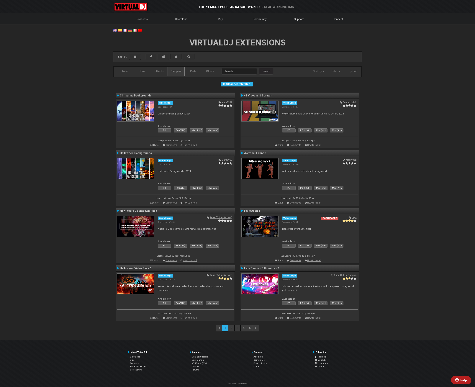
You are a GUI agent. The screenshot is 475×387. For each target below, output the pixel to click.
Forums (195, 369)
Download (181, 19)
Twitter (321, 366)
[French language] (125, 30)
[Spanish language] (120, 30)
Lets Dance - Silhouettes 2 (261, 268)
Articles (195, 366)
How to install (190, 145)
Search (266, 71)
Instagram (322, 363)
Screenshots (136, 369)
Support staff (349, 102)
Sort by (317, 71)
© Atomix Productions (237, 384)
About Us (258, 356)
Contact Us (259, 360)
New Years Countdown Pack (138, 210)
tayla (354, 217)
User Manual (198, 360)
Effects (159, 71)
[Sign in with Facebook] (151, 57)
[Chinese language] (140, 30)
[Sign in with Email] (135, 57)
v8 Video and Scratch (258, 95)
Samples (176, 71)
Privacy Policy (260, 363)
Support (299, 19)
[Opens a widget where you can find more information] (461, 380)
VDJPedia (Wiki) (199, 363)
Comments (171, 145)
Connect (338, 19)
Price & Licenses (138, 366)
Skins (142, 71)
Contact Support (200, 356)
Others (210, 71)
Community (260, 19)
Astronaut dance (255, 153)
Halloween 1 (252, 210)
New (125, 71)
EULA (256, 366)
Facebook (321, 356)
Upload (353, 71)
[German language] (130, 30)
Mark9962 (227, 102)
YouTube (321, 360)
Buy (220, 19)
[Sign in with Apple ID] (176, 57)
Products (142, 19)
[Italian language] (135, 30)
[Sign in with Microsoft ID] (163, 57)
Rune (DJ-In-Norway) (221, 217)
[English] (115, 30)
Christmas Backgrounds (135, 95)
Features (134, 363)
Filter (335, 71)
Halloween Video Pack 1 (136, 268)
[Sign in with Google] (188, 57)
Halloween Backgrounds (136, 153)
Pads (193, 71)
